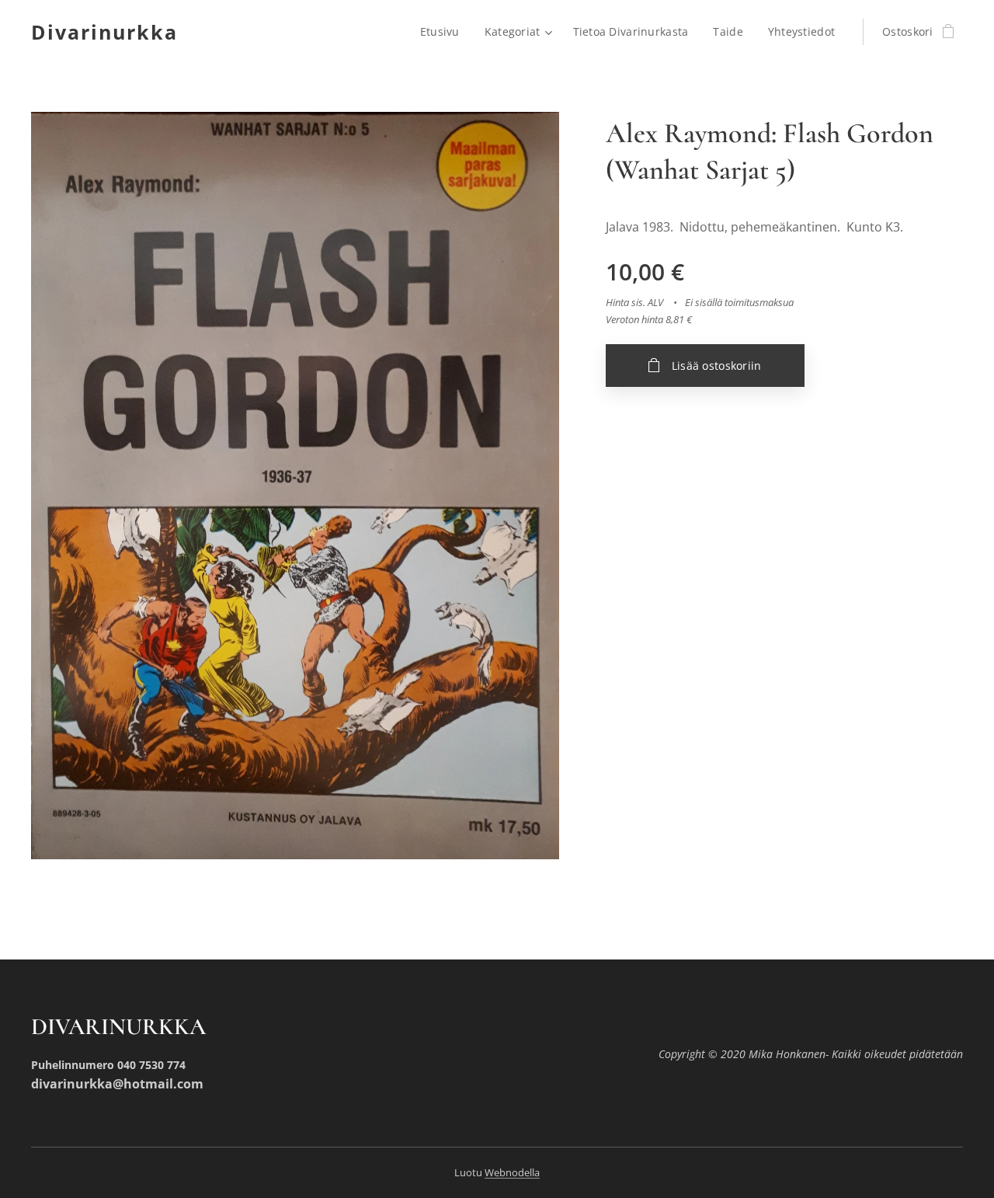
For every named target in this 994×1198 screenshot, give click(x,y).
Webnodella (512, 1172)
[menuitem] (444, 31)
